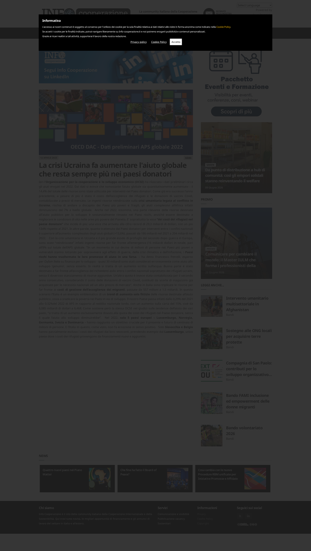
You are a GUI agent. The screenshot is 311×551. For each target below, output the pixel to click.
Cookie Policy (223, 26)
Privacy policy (138, 42)
